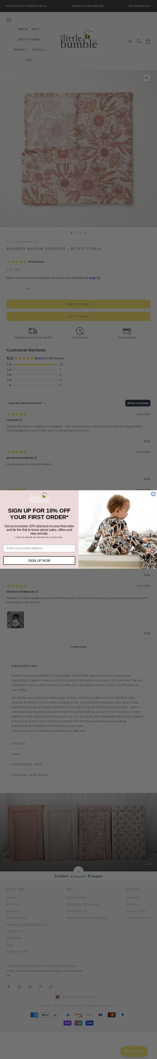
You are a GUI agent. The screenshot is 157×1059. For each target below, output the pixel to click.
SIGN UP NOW (39, 560)
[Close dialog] (153, 494)
